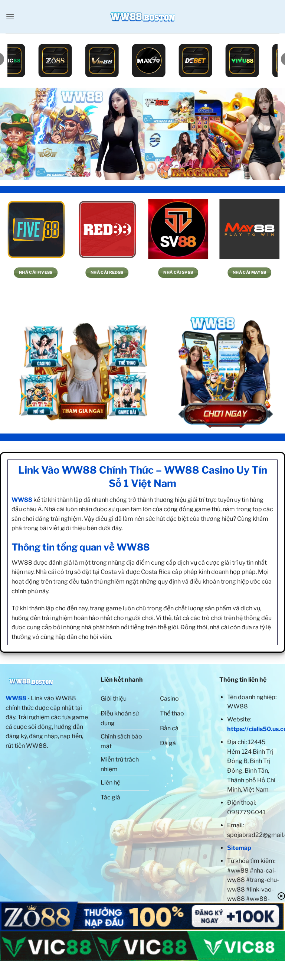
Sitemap (239, 847)
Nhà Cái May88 (249, 272)
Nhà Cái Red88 (107, 272)
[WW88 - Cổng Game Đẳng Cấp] (142, 16)
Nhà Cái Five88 (36, 272)
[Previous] (15, 133)
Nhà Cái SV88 (178, 272)
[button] (10, 16)
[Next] (269, 133)
